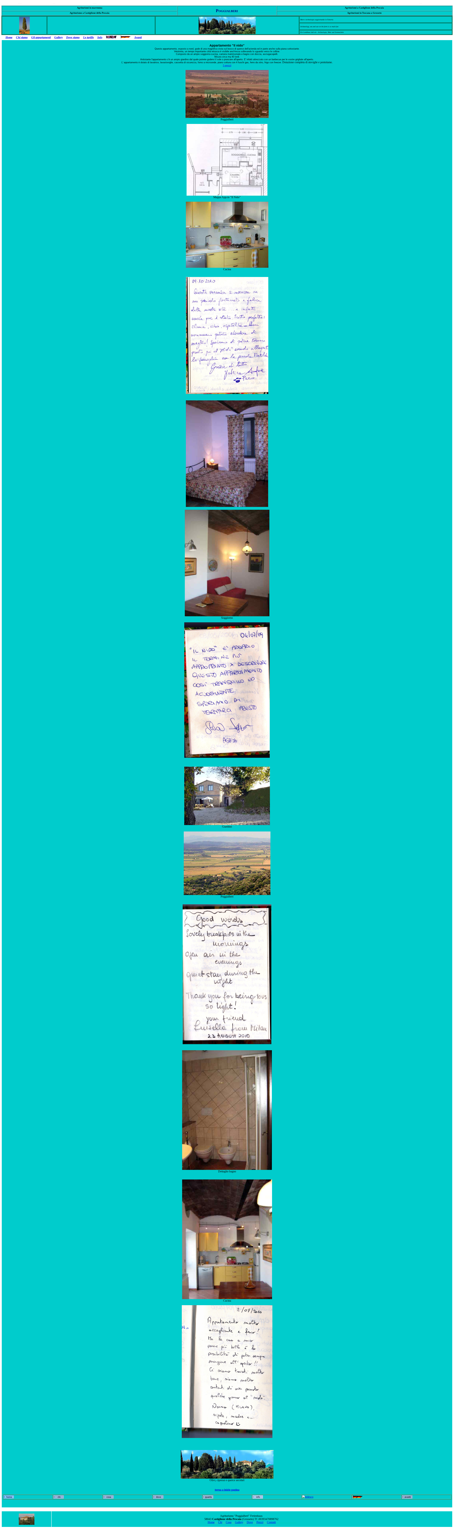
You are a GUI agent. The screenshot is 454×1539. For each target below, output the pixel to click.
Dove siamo (73, 37)
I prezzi (227, 65)
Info (99, 37)
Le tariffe (88, 37)
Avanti (138, 37)
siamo (24, 37)
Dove (250, 1522)
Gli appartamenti (41, 37)
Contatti (271, 1522)
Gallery (58, 37)
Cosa (228, 1522)
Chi (18, 37)
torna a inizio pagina (227, 1489)
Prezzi (259, 1522)
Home (8, 37)
